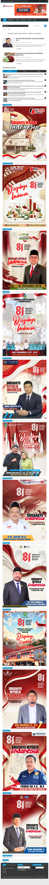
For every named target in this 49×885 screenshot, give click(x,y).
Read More (19, 48)
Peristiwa (23, 19)
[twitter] (31, 1)
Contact (12, 1)
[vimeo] (34, 1)
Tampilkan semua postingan (34, 33)
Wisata (34, 19)
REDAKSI (4, 869)
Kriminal (29, 19)
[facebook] (29, 1)
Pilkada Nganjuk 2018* (8, 22)
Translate (23, 869)
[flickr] (37, 1)
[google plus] (45, 1)
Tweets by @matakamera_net (8, 857)
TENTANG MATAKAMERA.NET (8, 868)
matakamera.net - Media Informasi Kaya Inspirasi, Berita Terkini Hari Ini (21, 877)
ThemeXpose (44, 877)
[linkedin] (42, 1)
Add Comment (29, 42)
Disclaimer (4, 872)
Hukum (17, 19)
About (8, 1)
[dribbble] (39, 1)
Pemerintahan (11, 19)
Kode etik (4, 871)
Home (4, 1)
